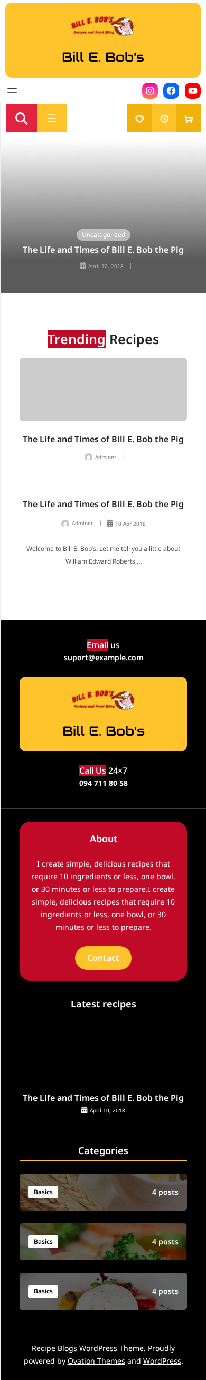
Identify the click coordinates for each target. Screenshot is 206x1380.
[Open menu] (12, 91)
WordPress (162, 1361)
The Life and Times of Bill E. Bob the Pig (103, 249)
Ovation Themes (96, 1361)
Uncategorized (103, 234)
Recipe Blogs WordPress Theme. (90, 1348)
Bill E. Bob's (103, 57)
